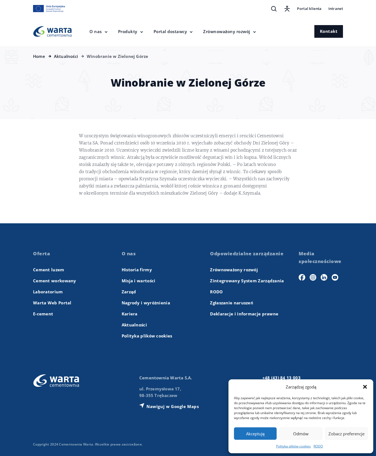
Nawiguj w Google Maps (172, 406)
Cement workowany (54, 280)
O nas (129, 253)
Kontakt (329, 31)
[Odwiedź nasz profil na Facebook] (301, 277)
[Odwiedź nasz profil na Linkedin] (323, 277)
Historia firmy (137, 269)
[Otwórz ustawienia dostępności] (287, 9)
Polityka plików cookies (293, 446)
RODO (318, 446)
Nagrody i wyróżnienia (146, 302)
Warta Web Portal (52, 302)
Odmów (301, 433)
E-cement (43, 313)
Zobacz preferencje (346, 433)
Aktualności (134, 325)
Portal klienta (309, 8)
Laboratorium (48, 291)
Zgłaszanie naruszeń (231, 302)
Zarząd (129, 291)
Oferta (41, 253)
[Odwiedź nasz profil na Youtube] (334, 277)
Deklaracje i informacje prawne (244, 313)
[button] (365, 387)
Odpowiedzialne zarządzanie (247, 253)
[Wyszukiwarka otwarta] (274, 9)
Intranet (335, 8)
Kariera (130, 313)
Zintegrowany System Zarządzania (247, 280)
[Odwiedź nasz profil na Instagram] (312, 277)
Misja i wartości (139, 280)
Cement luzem (48, 269)
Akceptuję (255, 433)
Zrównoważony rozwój (234, 269)
